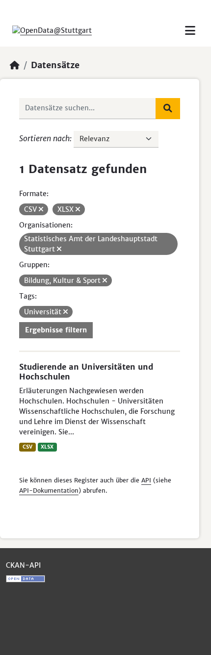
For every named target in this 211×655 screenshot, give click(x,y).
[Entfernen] (41, 209)
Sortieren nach (44, 138)
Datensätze (55, 65)
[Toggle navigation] (190, 31)
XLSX (47, 447)
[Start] (15, 65)
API (146, 480)
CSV (27, 447)
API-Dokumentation (49, 490)
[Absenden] (168, 108)
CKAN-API (23, 565)
